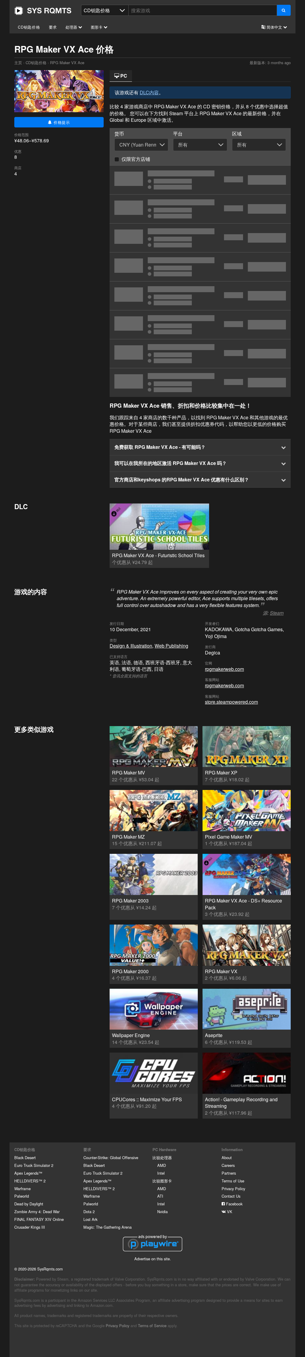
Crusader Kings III (29, 1227)
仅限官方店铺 (136, 158)
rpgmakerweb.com (224, 669)
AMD (161, 1165)
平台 (178, 133)
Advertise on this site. (152, 1258)
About (227, 1157)
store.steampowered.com (231, 701)
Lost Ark (90, 1219)
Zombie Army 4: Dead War (37, 1211)
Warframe (22, 1188)
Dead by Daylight (28, 1204)
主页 (42, 11)
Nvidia (162, 1211)
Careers (228, 1165)
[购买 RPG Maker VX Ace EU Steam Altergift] (200, 382)
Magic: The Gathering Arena (107, 1227)
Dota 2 (89, 1211)
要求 (53, 27)
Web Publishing (171, 645)
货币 (119, 133)
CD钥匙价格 (29, 27)
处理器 (72, 27)
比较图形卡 (162, 1181)
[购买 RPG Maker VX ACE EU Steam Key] (200, 324)
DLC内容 (149, 92)
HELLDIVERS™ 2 (30, 1181)
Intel (161, 1173)
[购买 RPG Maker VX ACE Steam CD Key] (200, 209)
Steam (277, 612)
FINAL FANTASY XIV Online (39, 1219)
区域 (237, 133)
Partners (229, 1173)
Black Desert (25, 1157)
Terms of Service (152, 1325)
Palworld (21, 1196)
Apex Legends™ (28, 1173)
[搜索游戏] (284, 10)
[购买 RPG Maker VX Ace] (200, 238)
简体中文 (274, 27)
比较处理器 (162, 1157)
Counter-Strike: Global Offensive (110, 1157)
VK (229, 1211)
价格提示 (61, 122)
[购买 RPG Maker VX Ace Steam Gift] (200, 295)
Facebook (233, 1204)
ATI (160, 1196)
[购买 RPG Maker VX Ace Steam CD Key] (200, 180)
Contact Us (231, 1196)
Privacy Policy (233, 1188)
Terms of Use (233, 1181)
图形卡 (97, 27)
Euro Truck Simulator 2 (33, 1165)
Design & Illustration (131, 645)
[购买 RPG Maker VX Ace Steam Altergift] (200, 353)
